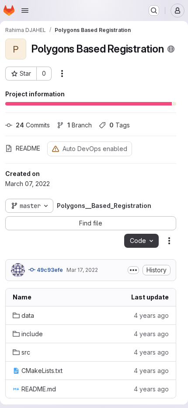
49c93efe (49, 270)
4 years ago (151, 315)
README (28, 148)
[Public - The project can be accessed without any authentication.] (170, 49)
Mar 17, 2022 (82, 270)
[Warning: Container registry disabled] (55, 148)
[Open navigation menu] (25, 11)
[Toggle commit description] (133, 270)
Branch (79, 125)
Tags (119, 125)
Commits (33, 125)
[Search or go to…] (154, 10)
